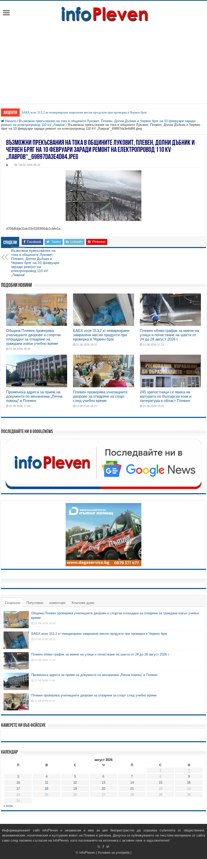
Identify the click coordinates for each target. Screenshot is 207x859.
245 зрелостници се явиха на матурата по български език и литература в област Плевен (165, 396)
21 (132, 788)
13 (103, 782)
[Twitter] (108, 847)
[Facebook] (103, 847)
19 (75, 788)
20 (103, 788)
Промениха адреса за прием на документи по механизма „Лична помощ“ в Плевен (34, 396)
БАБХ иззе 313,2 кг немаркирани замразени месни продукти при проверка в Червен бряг (84, 112)
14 (132, 782)
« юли (8, 806)
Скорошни (12, 603)
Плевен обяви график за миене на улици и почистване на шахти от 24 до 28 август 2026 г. (169, 334)
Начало (10, 121)
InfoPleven (87, 852)
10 (18, 782)
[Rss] (99, 847)
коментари (57, 603)
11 (46, 782)
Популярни (35, 603)
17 (18, 788)
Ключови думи (83, 603)
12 (75, 782)
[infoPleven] (103, 14)
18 (46, 788)
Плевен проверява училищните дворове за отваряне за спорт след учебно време (100, 396)
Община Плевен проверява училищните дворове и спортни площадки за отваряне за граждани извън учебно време (33, 337)
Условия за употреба (114, 852)
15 (160, 782)
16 (189, 782)
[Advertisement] (103, 60)
